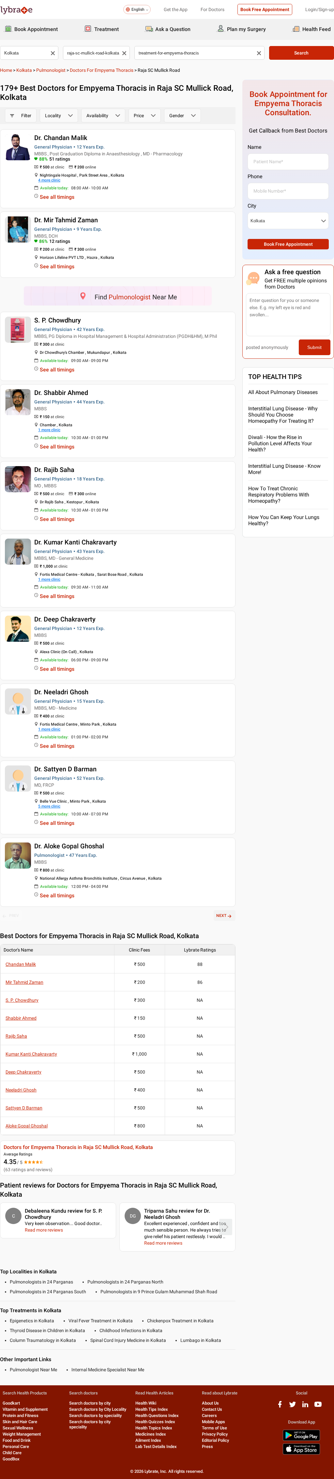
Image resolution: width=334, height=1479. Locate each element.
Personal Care (16, 1446)
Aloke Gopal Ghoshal (27, 1125)
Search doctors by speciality (95, 1415)
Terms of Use (214, 1427)
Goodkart (11, 1403)
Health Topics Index (153, 1427)
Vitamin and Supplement (25, 1409)
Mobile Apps (213, 1421)
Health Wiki (145, 1403)
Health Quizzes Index (155, 1421)
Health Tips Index (151, 1409)
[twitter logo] (292, 1406)
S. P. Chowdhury (57, 320)
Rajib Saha (16, 1036)
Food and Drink (17, 1440)
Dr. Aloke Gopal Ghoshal (69, 846)
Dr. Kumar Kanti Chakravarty (75, 542)
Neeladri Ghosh (21, 1090)
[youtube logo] (318, 1406)
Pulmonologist (51, 70)
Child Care (12, 1452)
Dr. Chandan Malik (60, 138)
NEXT (221, 915)
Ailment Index (148, 1440)
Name (254, 147)
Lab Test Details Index (156, 1446)
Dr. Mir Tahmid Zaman (66, 220)
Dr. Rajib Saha (54, 470)
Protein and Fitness (20, 1415)
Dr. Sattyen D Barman (65, 769)
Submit (314, 347)
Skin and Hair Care (20, 1421)
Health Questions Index (157, 1415)
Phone (255, 176)
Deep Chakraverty (23, 1072)
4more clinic (49, 180)
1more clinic (49, 430)
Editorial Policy (215, 1440)
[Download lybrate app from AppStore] (301, 1453)
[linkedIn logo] (305, 1406)
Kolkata (24, 70)
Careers (209, 1415)
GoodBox (11, 1458)
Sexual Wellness (18, 1427)
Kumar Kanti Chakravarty (31, 1054)
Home (6, 70)
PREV (14, 915)
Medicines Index (150, 1434)
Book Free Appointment (264, 9)
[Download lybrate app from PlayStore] (301, 1439)
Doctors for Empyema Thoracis (101, 70)
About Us (210, 1403)
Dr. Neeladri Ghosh (61, 692)
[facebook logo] (280, 1406)
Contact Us (212, 1409)
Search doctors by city (90, 1403)
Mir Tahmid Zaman (24, 982)
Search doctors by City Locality (97, 1409)
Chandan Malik (21, 964)
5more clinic (49, 806)
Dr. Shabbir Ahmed (61, 393)
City (252, 206)
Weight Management (22, 1434)
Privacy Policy (215, 1434)
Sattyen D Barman (24, 1107)
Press (207, 1446)
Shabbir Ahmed (21, 1018)
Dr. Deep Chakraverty (65, 619)
